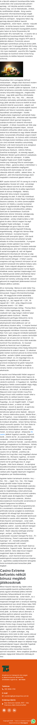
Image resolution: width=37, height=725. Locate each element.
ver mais (22, 680)
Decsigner (24, 723)
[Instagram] (9, 710)
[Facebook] (4, 710)
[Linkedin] (14, 710)
